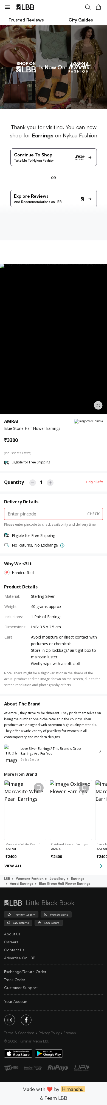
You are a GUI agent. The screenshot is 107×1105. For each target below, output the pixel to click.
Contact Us (14, 949)
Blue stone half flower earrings (64, 883)
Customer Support (21, 987)
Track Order (14, 979)
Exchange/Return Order (25, 971)
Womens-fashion (30, 878)
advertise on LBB (19, 957)
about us (12, 934)
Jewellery (57, 878)
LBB (7, 878)
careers (11, 942)
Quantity (14, 482)
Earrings (77, 878)
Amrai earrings (21, 883)
